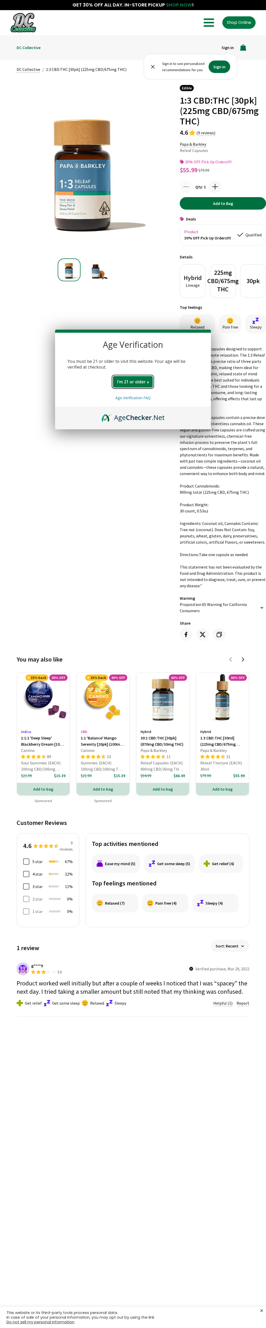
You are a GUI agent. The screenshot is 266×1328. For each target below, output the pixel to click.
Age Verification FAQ (133, 397)
